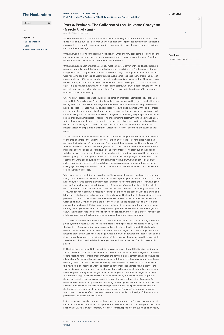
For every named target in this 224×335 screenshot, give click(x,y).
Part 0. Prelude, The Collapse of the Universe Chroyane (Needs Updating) (101, 17)
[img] (49, 23)
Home (66, 13)
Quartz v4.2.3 (84, 321)
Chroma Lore (88, 13)
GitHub (67, 325)
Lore (75, 13)
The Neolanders (36, 14)
